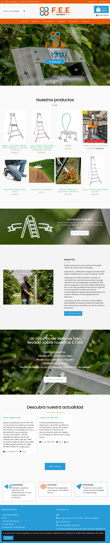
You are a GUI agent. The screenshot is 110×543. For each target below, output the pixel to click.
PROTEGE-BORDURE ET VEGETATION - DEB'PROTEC (68, 190)
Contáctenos (8, 524)
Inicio (5, 518)
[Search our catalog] (24, 11)
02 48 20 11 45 (64, 522)
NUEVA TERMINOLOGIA (12, 417)
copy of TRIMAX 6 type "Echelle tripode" (95, 190)
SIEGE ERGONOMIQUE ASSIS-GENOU (15, 190)
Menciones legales (11, 2)
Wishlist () (105, 2)
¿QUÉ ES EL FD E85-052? (48, 417)
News (24, 451)
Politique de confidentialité (14, 527)
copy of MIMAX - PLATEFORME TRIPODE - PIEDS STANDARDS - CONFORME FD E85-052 (42, 147)
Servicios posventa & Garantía (29, 2)
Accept (8, 538)
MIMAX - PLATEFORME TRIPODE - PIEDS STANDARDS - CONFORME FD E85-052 (15, 147)
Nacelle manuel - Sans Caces (95, 145)
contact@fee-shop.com (69, 525)
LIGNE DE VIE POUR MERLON (41, 189)
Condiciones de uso (11, 521)
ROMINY (68, 145)
